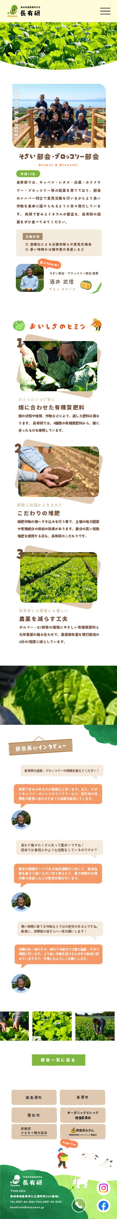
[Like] (79, 1205)
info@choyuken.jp (31, 1207)
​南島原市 (34, 1097)
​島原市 (82, 1097)
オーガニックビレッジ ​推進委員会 (83, 1115)
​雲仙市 (34, 1115)
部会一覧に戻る (58, 1060)
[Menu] (105, 11)
